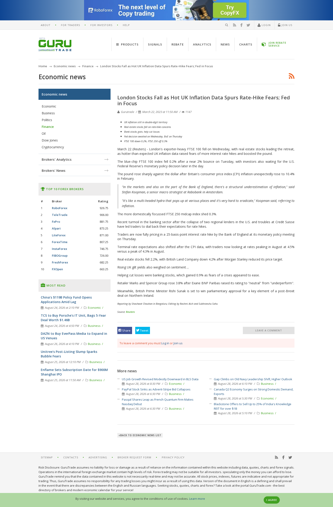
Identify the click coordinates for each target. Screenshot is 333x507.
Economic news (54, 94)
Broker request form (134, 457)
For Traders (70, 25)
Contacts (70, 457)
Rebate (177, 44)
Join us (178, 343)
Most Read (55, 285)
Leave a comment (268, 330)
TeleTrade (60, 215)
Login (266, 25)
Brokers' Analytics (57, 159)
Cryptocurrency (53, 147)
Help (126, 25)
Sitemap (47, 457)
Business (175, 394)
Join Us (286, 25)
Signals (155, 44)
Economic (176, 384)
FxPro (56, 222)
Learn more (197, 499)
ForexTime (60, 242)
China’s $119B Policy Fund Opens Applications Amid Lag (66, 299)
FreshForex (60, 262)
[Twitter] (248, 25)
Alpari (56, 228)
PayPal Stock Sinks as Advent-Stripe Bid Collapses (156, 389)
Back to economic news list (140, 435)
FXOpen (57, 269)
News (225, 44)
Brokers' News (53, 170)
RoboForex (59, 208)
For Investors (101, 25)
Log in (165, 343)
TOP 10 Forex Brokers (64, 189)
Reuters (130, 311)
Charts (245, 44)
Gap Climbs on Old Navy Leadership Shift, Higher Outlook (253, 379)
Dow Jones (50, 140)
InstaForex (59, 249)
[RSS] (234, 25)
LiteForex (58, 235)
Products (129, 44)
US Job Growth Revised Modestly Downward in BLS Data (160, 379)
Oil (44, 133)
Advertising (98, 457)
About (46, 25)
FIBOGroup (60, 256)
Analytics (202, 44)
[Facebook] (241, 25)
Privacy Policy (173, 457)
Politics (47, 120)
